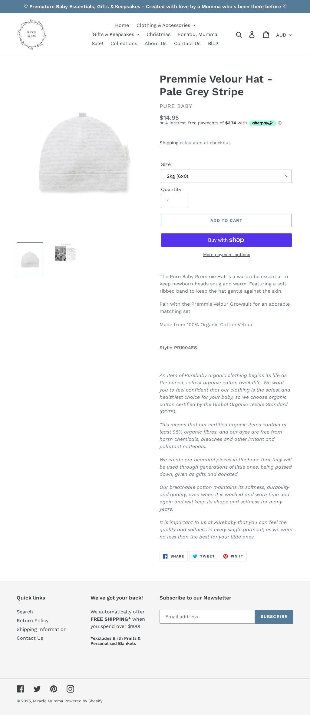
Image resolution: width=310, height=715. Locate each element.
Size (166, 164)
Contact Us (30, 638)
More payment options (226, 254)
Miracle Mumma (48, 701)
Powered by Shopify (83, 701)
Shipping (169, 142)
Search (25, 612)
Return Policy (32, 620)
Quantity (171, 189)
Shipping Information (42, 629)
